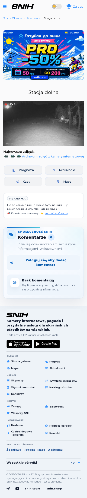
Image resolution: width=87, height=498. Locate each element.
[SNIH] (17, 315)
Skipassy (17, 380)
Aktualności (67, 170)
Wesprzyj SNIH (20, 413)
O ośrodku (55, 449)
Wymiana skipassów (63, 380)
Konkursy (17, 393)
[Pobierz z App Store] (19, 344)
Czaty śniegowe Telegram (21, 433)
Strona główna (21, 361)
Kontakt (54, 433)
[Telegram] (8, 488)
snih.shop (54, 488)
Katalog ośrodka (60, 387)
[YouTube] (17, 488)
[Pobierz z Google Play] (47, 344)
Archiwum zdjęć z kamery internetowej (53, 156)
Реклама (17, 198)
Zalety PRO (56, 406)
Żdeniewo (13, 449)
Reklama (17, 425)
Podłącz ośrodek (60, 425)
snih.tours (33, 488)
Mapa (67, 181)
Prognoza (26, 170)
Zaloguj (16, 406)
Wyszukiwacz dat (23, 387)
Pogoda (54, 361)
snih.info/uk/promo (56, 213)
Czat (26, 181)
